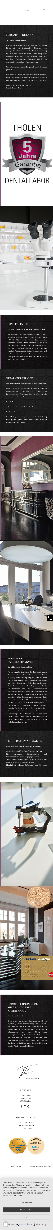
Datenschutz (47, 1166)
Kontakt (32, 1166)
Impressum (39, 1166)
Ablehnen (26, 1202)
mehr (26, 1217)
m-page (18, 1166)
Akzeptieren (26, 1209)
